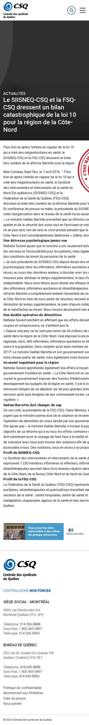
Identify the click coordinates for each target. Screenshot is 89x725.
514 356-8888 (30, 624)
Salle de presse (14, 698)
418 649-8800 (29, 676)
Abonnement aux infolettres (23, 693)
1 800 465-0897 (30, 629)
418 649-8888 (30, 667)
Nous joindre (12, 704)
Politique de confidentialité (22, 688)
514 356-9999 (29, 633)
